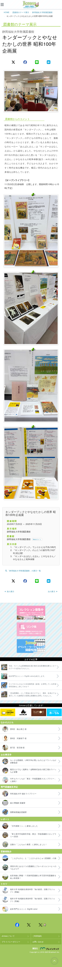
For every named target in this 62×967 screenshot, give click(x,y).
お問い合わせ (38, 941)
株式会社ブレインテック (50, 948)
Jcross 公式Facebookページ (17, 925)
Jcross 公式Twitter (29, 925)
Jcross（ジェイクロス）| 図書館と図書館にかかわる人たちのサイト (31, 5)
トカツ (4, 883)
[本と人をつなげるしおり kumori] (38, 712)
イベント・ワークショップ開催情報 (31, 646)
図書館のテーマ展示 (20, 12)
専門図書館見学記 (9, 786)
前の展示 (10, 591)
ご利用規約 (37, 936)
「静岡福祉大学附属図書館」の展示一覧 (24, 570)
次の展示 (51, 591)
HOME (6, 12)
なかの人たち (7, 722)
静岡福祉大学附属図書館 (42, 12)
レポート (5, 819)
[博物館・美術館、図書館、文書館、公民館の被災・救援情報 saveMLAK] (23, 712)
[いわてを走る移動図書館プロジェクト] (7, 712)
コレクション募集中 (31, 612)
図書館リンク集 (31, 629)
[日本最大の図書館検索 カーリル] (54, 712)
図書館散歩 (6, 851)
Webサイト (37, 539)
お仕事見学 (6, 754)
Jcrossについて (8, 936)
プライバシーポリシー (11, 941)
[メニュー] (4, 4)
